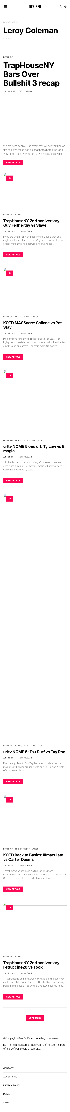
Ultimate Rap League (33, 440)
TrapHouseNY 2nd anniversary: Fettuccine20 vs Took (31, 965)
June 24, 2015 (9, 91)
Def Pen (35, 6)
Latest (18, 215)
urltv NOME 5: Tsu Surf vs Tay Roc (34, 751)
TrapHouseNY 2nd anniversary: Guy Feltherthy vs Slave (31, 223)
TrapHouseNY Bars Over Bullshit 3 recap (31, 74)
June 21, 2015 (8, 231)
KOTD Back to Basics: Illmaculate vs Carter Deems (33, 857)
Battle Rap (8, 57)
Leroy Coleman (25, 91)
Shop (6, 1102)
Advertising (10, 1076)
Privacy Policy (12, 1085)
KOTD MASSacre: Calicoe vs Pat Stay (32, 325)
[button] (65, 6)
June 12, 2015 (8, 758)
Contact (8, 1068)
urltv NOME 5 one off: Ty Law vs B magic (33, 448)
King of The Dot (22, 317)
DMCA (6, 1094)
